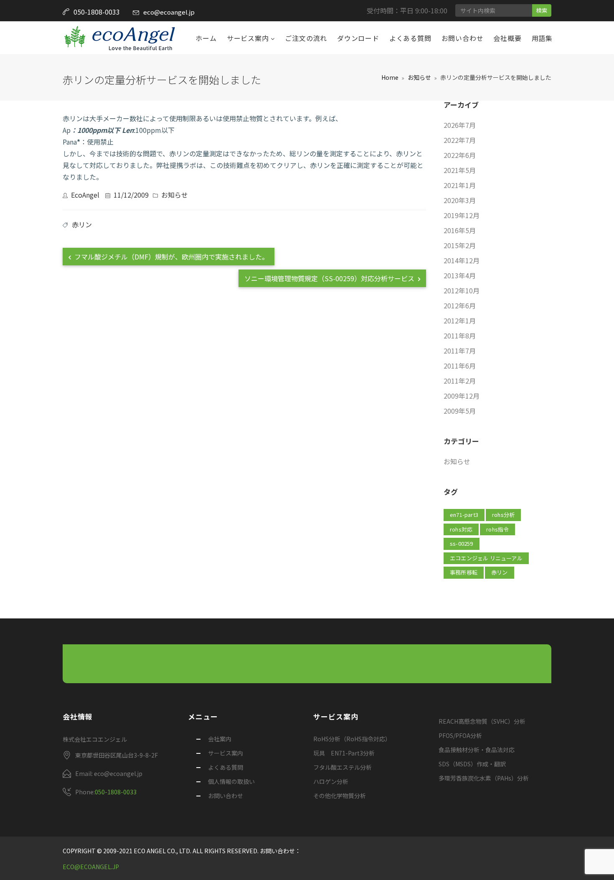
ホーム (205, 38)
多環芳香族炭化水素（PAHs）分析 (484, 778)
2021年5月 (460, 170)
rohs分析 (503, 515)
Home (389, 77)
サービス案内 (249, 38)
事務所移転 (463, 572)
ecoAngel (85, 195)
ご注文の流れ (306, 38)
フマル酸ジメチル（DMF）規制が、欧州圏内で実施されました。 (171, 257)
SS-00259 (461, 543)
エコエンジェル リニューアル (486, 558)
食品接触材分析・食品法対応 (477, 749)
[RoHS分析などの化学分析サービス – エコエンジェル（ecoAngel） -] (119, 38)
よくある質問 (410, 38)
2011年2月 (460, 381)
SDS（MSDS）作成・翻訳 (472, 764)
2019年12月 (462, 215)
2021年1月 (460, 185)
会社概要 (507, 38)
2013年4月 (460, 275)
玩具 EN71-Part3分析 (344, 753)
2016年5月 (460, 230)
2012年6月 (460, 305)
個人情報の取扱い (231, 781)
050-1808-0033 (116, 792)
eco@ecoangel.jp (169, 12)
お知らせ (419, 77)
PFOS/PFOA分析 (460, 735)
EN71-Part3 (464, 515)
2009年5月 (460, 411)
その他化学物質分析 (339, 795)
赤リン (82, 224)
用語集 (542, 38)
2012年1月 (460, 320)
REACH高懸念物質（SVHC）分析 (482, 721)
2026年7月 (460, 125)
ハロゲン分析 (330, 781)
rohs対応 (461, 529)
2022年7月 (460, 140)
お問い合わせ (462, 38)
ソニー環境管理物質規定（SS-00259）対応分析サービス (330, 278)
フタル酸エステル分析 (342, 767)
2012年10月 (462, 290)
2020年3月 (460, 200)
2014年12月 (462, 260)
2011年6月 (460, 366)
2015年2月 (460, 245)
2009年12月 (462, 396)
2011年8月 (460, 336)
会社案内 (219, 739)
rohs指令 (497, 529)
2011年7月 (460, 351)
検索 (541, 10)
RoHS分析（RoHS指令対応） (352, 739)
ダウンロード (358, 38)
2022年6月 (460, 155)
